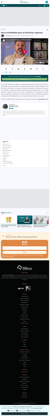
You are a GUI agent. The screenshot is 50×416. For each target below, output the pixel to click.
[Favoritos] (45, 5)
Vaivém (24, 342)
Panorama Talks (24, 332)
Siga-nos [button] (40, 5)
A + (2, 72)
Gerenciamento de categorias (24, 360)
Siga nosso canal (25, 79)
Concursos (24, 346)
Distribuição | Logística (7, 150)
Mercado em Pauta (6, 155)
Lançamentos (5, 153)
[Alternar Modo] (10, 72)
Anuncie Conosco (24, 385)
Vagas (24, 344)
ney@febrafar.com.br (42, 99)
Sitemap (24, 389)
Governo (24, 321)
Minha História (5, 156)
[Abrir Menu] (5, 2)
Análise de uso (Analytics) (22, 410)
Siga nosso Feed (24, 387)
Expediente (24, 395)
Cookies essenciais (12, 410)
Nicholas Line (8, 35)
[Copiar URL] (43, 69)
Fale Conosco (24, 397)
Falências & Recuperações (7, 163)
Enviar (24, 252)
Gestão (24, 362)
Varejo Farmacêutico (6, 147)
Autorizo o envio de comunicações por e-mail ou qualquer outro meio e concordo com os (23, 256)
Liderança (25, 364)
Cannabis (4, 159)
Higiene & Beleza (5, 152)
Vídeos (3, 29)
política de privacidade (37, 408)
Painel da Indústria (24, 336)
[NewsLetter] (46, 2)
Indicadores (24, 379)
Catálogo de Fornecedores (24, 381)
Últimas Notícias (5, 144)
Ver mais (4, 165)
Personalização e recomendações (35, 410)
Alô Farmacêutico (24, 328)
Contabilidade (24, 356)
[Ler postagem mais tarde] (47, 29)
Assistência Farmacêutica (24, 351)
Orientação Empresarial (7, 161)
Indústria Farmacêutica (7, 145)
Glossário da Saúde (24, 323)
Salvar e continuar (24, 413)
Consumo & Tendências (24, 330)
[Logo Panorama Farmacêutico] (24, 2)
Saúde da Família (24, 371)
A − (6, 72)
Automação (24, 353)
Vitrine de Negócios (24, 334)
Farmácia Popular (24, 358)
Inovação (4, 158)
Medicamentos (5, 148)
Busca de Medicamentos (24, 377)
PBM (24, 366)
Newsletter (24, 383)
